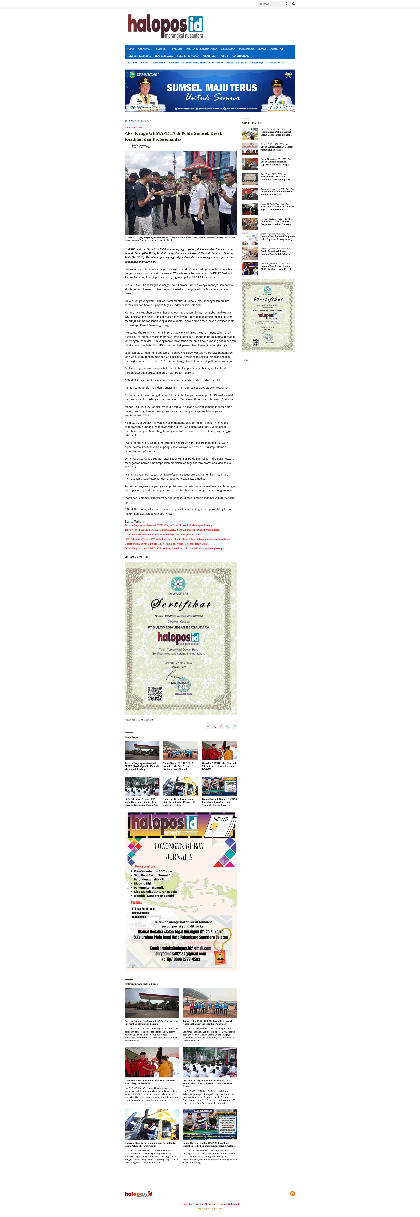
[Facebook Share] (208, 726)
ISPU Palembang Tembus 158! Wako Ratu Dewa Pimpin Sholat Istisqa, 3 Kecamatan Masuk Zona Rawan (177, 539)
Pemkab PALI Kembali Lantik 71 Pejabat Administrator (277, 208)
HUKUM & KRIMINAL (139, 56)
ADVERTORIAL (240, 56)
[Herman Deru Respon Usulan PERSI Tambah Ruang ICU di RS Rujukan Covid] (250, 268)
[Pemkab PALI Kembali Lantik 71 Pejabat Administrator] (250, 209)
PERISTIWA (276, 49)
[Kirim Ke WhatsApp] (234, 726)
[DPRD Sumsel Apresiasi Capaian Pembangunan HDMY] (250, 149)
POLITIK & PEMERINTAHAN (201, 49)
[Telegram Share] (227, 726)
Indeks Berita (158, 62)
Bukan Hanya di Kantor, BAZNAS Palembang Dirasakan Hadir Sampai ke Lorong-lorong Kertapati (175, 548)
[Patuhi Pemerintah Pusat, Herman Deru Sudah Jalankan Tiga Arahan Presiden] (250, 253)
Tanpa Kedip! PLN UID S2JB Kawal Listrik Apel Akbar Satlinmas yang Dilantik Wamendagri (172, 530)
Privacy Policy (216, 62)
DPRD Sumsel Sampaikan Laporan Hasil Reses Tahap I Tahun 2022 (275, 163)
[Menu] (127, 4)
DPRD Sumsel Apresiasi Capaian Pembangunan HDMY (277, 148)
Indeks (144, 62)
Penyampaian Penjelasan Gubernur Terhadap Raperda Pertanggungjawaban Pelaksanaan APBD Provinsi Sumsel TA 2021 (278, 178)
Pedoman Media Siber (194, 62)
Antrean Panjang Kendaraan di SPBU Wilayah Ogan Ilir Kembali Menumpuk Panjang (168, 525)
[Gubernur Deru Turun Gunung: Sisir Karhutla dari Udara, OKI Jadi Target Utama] (180, 786)
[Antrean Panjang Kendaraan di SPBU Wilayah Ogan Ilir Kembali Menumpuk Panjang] (142, 750)
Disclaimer (132, 62)
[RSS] (292, 1194)
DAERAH (177, 49)
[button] (287, 3)
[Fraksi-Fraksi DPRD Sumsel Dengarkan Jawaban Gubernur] (250, 224)
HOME (130, 49)
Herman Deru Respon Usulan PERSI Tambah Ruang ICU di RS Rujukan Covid (277, 268)
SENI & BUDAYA (164, 56)
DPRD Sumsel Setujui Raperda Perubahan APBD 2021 (276, 193)
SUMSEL (161, 49)
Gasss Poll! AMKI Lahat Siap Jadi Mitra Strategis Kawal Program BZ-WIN (162, 534)
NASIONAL (144, 49)
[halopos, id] (210, 26)
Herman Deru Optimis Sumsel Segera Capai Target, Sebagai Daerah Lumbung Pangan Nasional (276, 133)
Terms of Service (275, 62)
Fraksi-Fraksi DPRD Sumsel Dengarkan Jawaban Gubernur (276, 222)
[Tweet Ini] (214, 726)
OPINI (224, 56)
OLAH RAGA (210, 56)
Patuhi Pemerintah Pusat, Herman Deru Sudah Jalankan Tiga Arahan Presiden (276, 253)
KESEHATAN (228, 49)
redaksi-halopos (139, 144)
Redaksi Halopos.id (236, 62)
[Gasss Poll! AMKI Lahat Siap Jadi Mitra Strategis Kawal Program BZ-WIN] (219, 750)
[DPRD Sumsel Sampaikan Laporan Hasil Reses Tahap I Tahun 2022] (250, 164)
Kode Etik (174, 62)
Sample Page (256, 62)
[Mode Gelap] (293, 4)
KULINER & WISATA (188, 56)
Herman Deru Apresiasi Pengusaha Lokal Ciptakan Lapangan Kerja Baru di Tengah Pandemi (278, 238)
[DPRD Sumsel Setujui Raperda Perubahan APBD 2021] (250, 194)
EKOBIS (262, 49)
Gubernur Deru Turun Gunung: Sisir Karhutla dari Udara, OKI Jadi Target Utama (167, 544)
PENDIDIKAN (246, 49)
